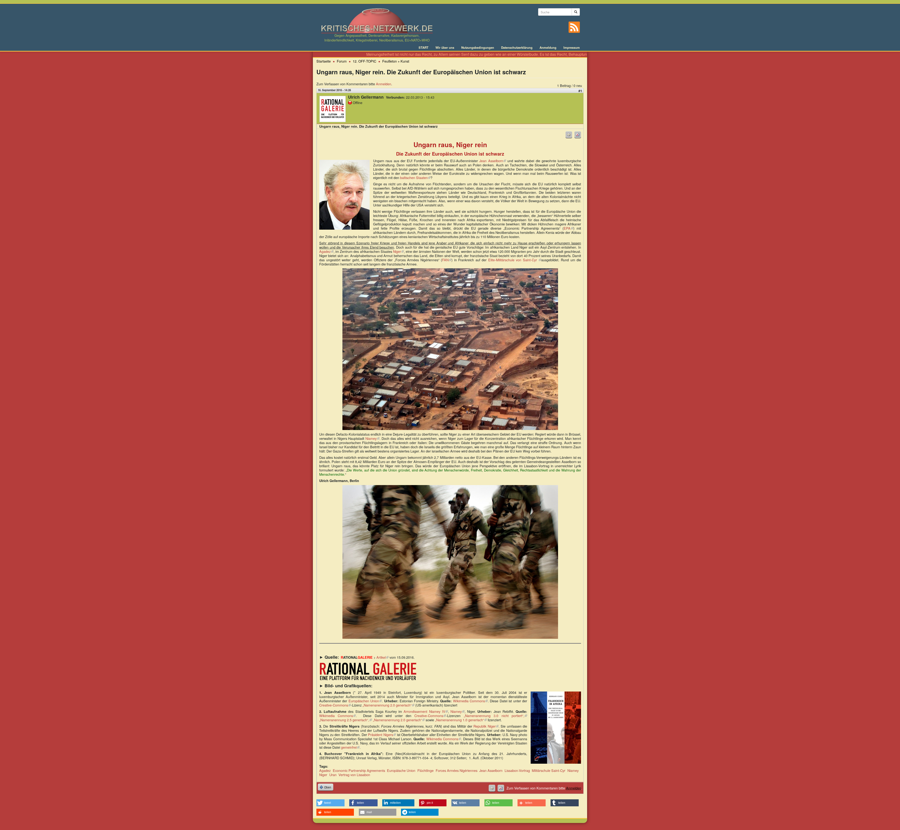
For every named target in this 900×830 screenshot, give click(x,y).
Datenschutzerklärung (516, 47)
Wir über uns (444, 47)
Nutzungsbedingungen (477, 47)
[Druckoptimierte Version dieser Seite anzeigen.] (569, 134)
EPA (568, 228)
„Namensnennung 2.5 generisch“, (345, 719)
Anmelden (383, 83)
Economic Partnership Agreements (359, 770)
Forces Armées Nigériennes (456, 770)
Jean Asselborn (492, 160)
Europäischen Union (365, 700)
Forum (342, 61)
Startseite (323, 61)
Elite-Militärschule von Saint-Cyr (514, 259)
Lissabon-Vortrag (517, 770)
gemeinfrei (350, 747)
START (423, 47)
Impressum (571, 47)
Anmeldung (548, 47)
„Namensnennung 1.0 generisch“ (461, 719)
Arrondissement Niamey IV (426, 711)
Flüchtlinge (425, 770)
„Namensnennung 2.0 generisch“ (388, 705)
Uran (333, 774)
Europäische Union (401, 770)
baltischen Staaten (415, 177)
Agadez (326, 251)
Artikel (382, 657)
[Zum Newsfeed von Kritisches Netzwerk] (574, 27)
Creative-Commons (335, 705)
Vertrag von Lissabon (354, 774)
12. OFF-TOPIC (364, 61)
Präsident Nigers (382, 734)
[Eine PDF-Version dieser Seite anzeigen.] (577, 134)
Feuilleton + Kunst (395, 61)
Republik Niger (485, 726)
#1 (580, 90)
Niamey (372, 438)
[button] (330, 802)
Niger (398, 251)
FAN (446, 259)
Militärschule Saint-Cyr (548, 770)
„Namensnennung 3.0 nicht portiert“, (495, 715)
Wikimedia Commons (470, 700)
